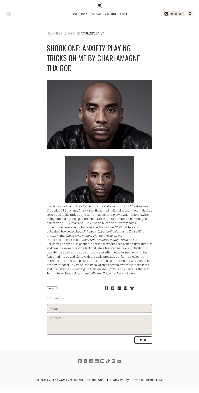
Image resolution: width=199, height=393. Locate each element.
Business (96, 13)
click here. (129, 273)
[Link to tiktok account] (108, 361)
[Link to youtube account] (102, 361)
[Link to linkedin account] (97, 361)
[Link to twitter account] (85, 361)
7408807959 (176, 13)
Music (84, 13)
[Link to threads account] (113, 361)
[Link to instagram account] (91, 361)
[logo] (99, 5)
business (52, 288)
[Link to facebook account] (80, 361)
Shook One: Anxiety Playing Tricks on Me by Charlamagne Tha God (93, 57)
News (74, 13)
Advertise (110, 13)
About (123, 13)
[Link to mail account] (119, 361)
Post (143, 340)
